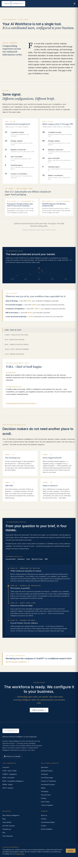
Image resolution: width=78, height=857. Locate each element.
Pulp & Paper (45, 802)
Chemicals (44, 774)
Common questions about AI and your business (22, 403)
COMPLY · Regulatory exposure (16, 335)
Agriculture (44, 767)
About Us (44, 815)
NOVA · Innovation (8, 777)
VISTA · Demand (7, 788)
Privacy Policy (19, 854)
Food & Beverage (47, 777)
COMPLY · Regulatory (9, 774)
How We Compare (8, 826)
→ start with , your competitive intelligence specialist (32, 301)
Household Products (48, 784)
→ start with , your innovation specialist (28, 312)
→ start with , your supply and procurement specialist (35, 305)
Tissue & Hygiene (47, 805)
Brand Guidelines (46, 829)
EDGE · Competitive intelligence (17, 344)
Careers (43, 819)
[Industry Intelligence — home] (13, 3)
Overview (5, 767)
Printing (43, 798)
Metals (43, 788)
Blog (3, 819)
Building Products (47, 771)
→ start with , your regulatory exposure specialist (35, 309)
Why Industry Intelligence (10, 815)
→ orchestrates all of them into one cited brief (34, 316)
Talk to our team (39, 710)
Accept (70, 851)
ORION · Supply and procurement (17, 349)
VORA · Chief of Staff (13, 330)
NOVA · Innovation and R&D (14, 339)
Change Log (6, 829)
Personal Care (46, 795)
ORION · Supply (7, 784)
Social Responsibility (48, 822)
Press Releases (7, 836)
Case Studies (6, 822)
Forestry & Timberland (48, 781)
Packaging (44, 791)
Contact (43, 826)
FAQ (3, 832)
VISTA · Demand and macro (14, 354)
